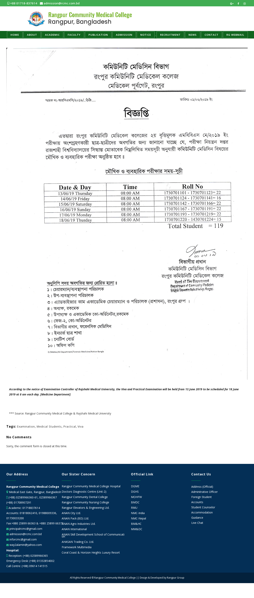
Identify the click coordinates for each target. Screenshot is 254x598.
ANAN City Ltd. (71, 513)
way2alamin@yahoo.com (25, 545)
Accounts (197, 502)
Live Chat (197, 523)
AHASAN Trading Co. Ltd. (78, 542)
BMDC (135, 502)
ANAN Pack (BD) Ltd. (75, 518)
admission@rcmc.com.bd (61, 3)
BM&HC (136, 524)
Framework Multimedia (76, 547)
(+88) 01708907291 (18, 502)
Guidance (197, 517)
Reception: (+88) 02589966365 (28, 556)
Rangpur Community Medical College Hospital (91, 486)
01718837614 (31, 508)
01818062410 (28, 513)
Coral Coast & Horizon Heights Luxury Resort (91, 553)
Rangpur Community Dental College (85, 497)
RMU (134, 508)
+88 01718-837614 (23, 3)
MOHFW (136, 497)
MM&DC (136, 529)
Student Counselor (203, 507)
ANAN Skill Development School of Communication (93, 535)
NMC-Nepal (138, 518)
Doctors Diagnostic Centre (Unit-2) (84, 492)
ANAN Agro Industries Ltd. (78, 524)
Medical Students (49, 426)
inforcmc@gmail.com (23, 539)
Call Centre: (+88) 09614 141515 (26, 566)
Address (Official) (202, 486)
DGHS (135, 492)
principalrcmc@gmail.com (25, 529)
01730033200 (15, 518)
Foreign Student (201, 497)
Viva (81, 426)
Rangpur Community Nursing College (85, 502)
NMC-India (138, 513)
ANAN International (74, 529)
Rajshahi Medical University (93, 413)
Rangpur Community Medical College (48, 413)
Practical (69, 426)
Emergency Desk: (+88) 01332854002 (30, 561)
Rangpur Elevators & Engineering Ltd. (86, 508)
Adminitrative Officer (204, 492)
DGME (135, 486)
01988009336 (47, 513)
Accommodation (202, 512)
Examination (26, 426)
